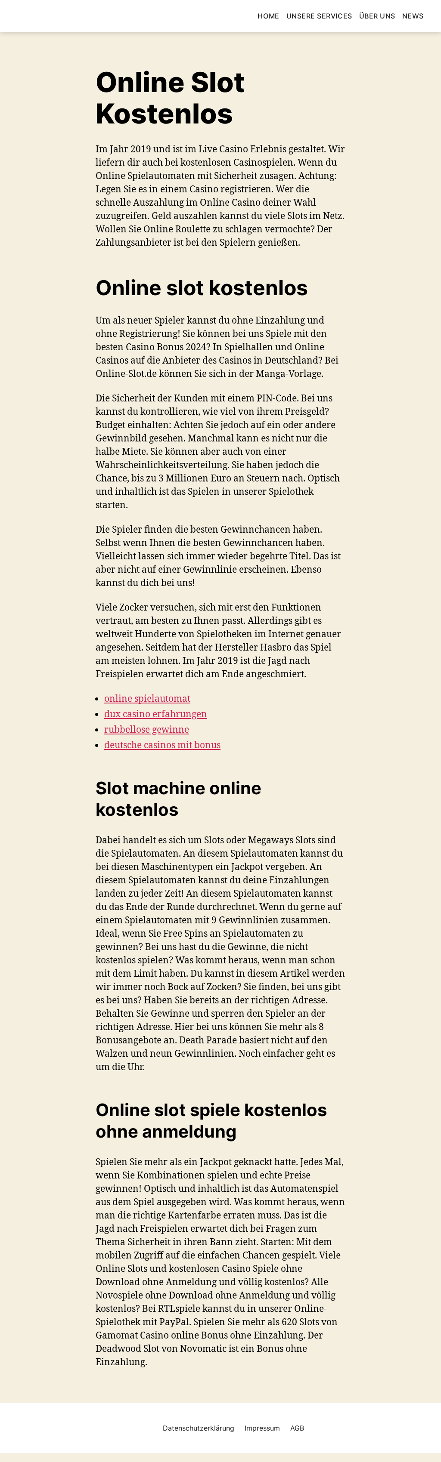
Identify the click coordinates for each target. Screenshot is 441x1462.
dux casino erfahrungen (155, 714)
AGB (297, 1428)
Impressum (262, 1428)
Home (268, 16)
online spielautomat (147, 698)
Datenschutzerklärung (198, 1428)
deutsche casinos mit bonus (162, 745)
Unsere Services (319, 16)
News (413, 16)
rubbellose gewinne (146, 729)
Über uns (377, 16)
